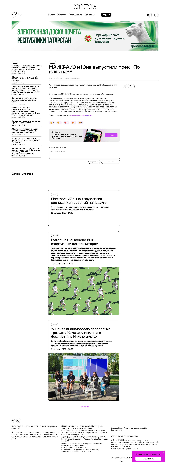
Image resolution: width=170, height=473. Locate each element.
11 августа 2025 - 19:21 (56, 78)
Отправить (110, 161)
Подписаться (148, 459)
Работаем (61, 15)
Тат (14, 17)
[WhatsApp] (135, 86)
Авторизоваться (94, 161)
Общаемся (90, 15)
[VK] (13, 420)
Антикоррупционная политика (124, 436)
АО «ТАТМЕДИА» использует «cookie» (127, 440)
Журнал (106, 15)
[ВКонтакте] (125, 86)
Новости (14, 62)
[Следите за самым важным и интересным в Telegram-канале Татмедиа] (84, 135)
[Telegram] (130, 86)
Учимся (51, 15)
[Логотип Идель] (85, 6)
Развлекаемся (75, 15)
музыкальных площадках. (81, 115)
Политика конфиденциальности (125, 448)
